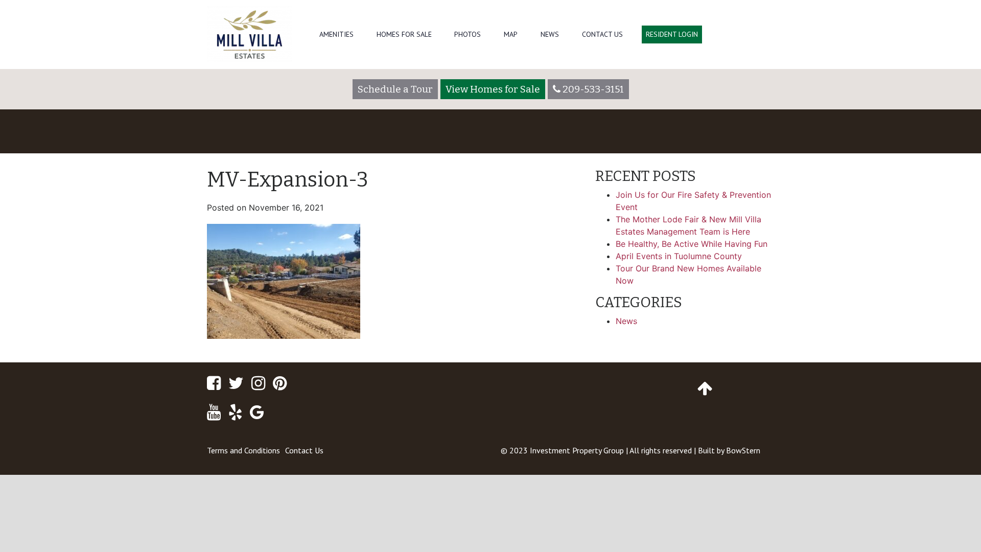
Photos (467, 34)
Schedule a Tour (395, 89)
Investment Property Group (577, 450)
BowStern (743, 450)
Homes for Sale (404, 34)
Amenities (336, 34)
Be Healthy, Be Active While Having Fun (691, 244)
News (550, 34)
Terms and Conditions (243, 450)
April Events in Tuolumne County (679, 256)
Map (511, 34)
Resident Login (672, 34)
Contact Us (602, 34)
